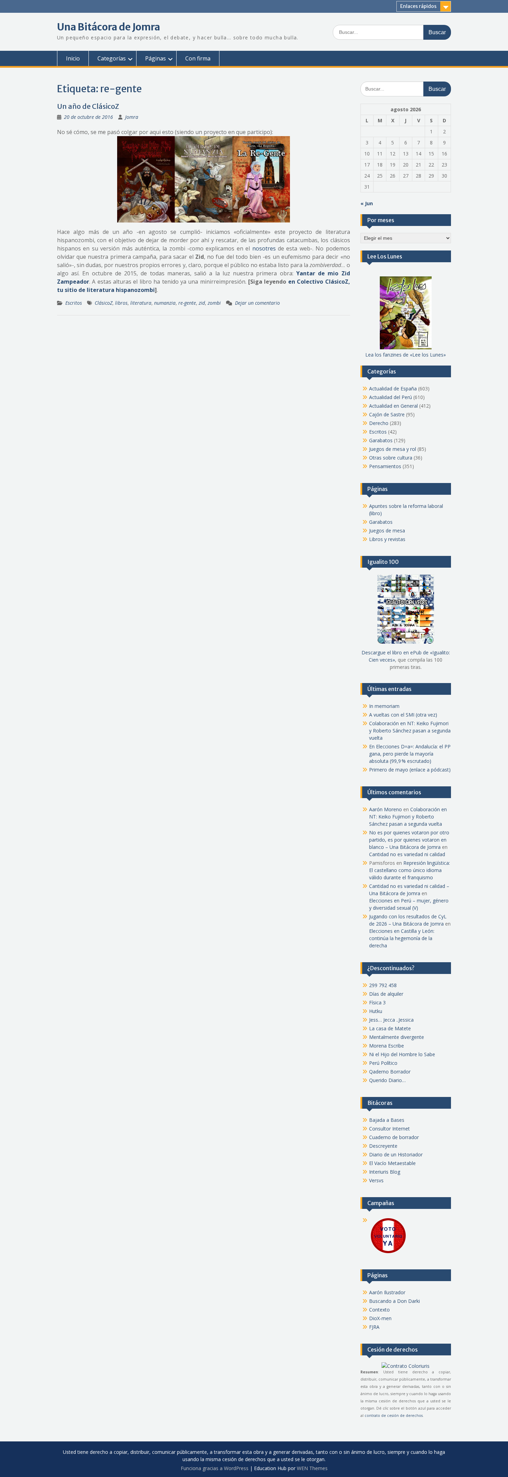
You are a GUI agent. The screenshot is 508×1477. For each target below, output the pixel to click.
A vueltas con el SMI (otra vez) (403, 714)
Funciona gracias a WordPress (214, 1468)
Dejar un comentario (257, 303)
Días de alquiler (386, 994)
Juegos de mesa (387, 530)
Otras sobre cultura (390, 457)
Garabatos (381, 440)
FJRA (374, 1327)
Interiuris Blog (384, 1171)
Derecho (378, 423)
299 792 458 (383, 985)
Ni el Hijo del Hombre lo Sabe (402, 1054)
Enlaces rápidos (418, 6)
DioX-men (380, 1318)
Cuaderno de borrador (394, 1137)
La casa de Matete (390, 1028)
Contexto (379, 1309)
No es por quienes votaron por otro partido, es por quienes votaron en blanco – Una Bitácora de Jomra (409, 839)
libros (121, 303)
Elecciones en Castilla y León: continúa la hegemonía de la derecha (401, 938)
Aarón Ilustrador (387, 1292)
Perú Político (383, 1063)
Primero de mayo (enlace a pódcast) (410, 769)
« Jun (366, 203)
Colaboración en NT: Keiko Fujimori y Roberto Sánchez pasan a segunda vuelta (410, 730)
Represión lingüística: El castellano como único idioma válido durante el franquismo (409, 870)
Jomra (131, 117)
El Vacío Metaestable (392, 1163)
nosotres (264, 248)
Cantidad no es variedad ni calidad (407, 854)
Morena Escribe (386, 1045)
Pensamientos (385, 466)
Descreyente (383, 1146)
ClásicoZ (103, 303)
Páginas (155, 58)
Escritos (73, 303)
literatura (140, 303)
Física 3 (377, 1002)
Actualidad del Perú (390, 397)
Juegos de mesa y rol (392, 449)
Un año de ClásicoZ (88, 106)
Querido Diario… (387, 1080)
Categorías (111, 58)
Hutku (375, 1011)
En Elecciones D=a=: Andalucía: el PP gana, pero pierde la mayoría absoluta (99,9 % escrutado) (410, 753)
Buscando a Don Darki (394, 1301)
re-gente (187, 303)
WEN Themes (312, 1468)
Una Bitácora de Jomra (108, 27)
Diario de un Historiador (396, 1154)
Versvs (376, 1180)
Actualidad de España (393, 388)
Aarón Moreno (385, 809)
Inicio (73, 58)
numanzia (165, 303)
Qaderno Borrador (390, 1071)
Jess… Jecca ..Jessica (391, 1019)
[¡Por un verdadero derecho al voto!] (388, 1252)
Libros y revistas (387, 539)
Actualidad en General (393, 406)
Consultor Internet (389, 1128)
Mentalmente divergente (396, 1037)
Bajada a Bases (386, 1120)
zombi (214, 303)
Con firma (197, 58)
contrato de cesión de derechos (394, 1415)
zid (202, 303)
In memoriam (384, 706)
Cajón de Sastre (387, 414)
